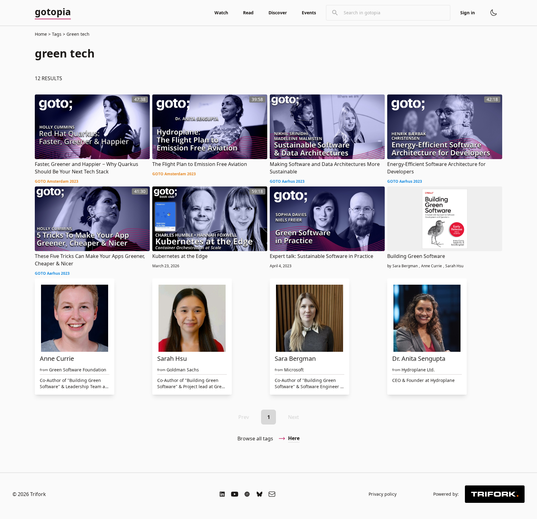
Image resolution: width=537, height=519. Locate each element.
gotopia (53, 12)
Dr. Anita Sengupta (418, 358)
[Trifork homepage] (495, 494)
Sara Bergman (405, 266)
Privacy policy (383, 494)
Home (41, 34)
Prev (243, 417)
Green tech (77, 34)
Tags (57, 34)
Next (293, 417)
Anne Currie (431, 266)
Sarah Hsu (454, 266)
